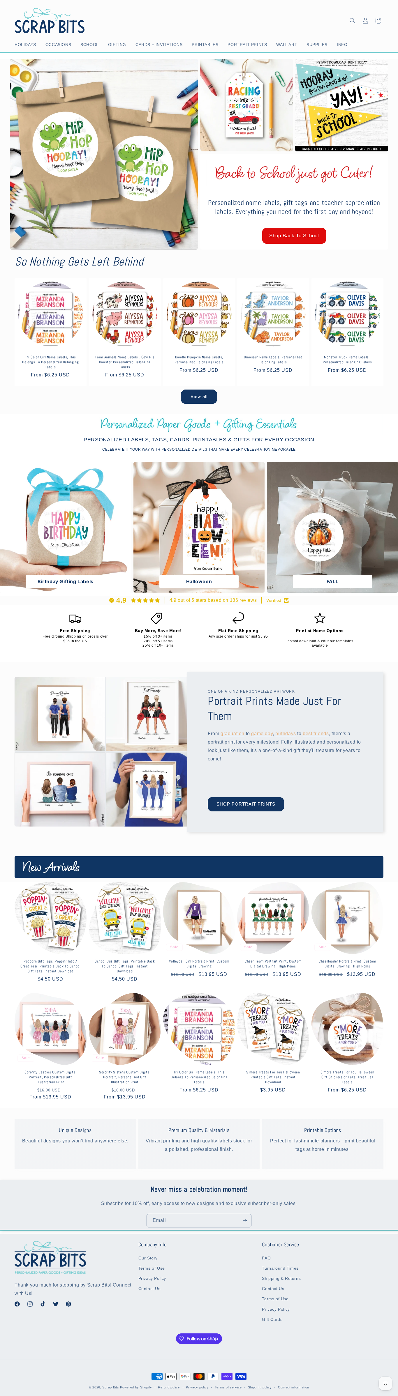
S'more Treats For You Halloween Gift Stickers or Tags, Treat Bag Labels (347, 1077)
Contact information (293, 1387)
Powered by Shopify (136, 1387)
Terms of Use (151, 1268)
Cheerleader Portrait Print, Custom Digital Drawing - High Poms (347, 964)
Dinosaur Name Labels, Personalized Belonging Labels (273, 360)
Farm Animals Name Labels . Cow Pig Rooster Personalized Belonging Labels (124, 362)
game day (262, 733)
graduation (232, 733)
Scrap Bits (110, 1387)
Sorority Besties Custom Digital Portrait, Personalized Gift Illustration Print (50, 1077)
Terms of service (228, 1387)
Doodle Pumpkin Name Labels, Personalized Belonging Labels (199, 360)
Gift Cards (272, 1319)
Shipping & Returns (281, 1278)
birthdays (285, 733)
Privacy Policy (152, 1278)
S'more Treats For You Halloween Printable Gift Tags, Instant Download (273, 1077)
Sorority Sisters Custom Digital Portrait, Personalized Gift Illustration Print (125, 1077)
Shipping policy (260, 1387)
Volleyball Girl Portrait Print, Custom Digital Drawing (199, 964)
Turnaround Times (280, 1268)
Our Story (148, 1257)
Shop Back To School (294, 235)
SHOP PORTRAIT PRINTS (245, 803)
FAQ (266, 1257)
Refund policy (169, 1387)
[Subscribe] (244, 1220)
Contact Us (149, 1288)
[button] (26, 44)
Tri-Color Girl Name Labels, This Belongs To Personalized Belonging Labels (50, 362)
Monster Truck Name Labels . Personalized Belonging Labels (347, 360)
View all (199, 396)
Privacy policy (197, 1387)
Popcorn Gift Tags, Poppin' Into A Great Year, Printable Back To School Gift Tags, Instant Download (50, 966)
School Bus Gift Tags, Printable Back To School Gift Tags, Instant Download (125, 966)
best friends (316, 733)
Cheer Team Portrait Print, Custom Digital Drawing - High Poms (273, 964)
